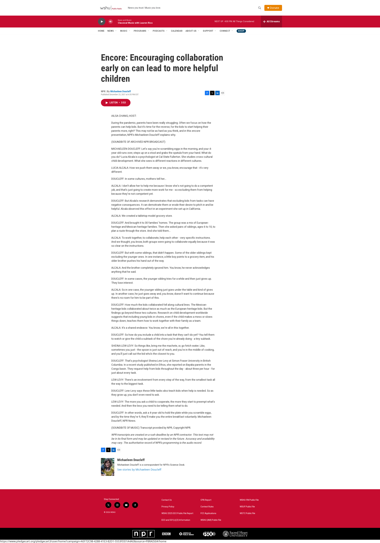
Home (101, 31)
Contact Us (167, 500)
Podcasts (159, 31)
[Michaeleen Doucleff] (107, 467)
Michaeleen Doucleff (120, 91)
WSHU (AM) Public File (211, 520)
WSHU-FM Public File (249, 500)
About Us (191, 31)
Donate (274, 7)
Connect (225, 31)
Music (123, 31)
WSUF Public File (247, 507)
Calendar (177, 31)
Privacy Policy (168, 507)
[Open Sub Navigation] (116, 31)
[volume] (110, 21)
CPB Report (206, 500)
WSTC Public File (247, 513)
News (110, 31)
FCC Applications (208, 513)
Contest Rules (207, 507)
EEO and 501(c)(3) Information (176, 520)
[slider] (115, 21)
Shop (241, 31)
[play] (101, 21)
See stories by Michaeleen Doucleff (139, 469)
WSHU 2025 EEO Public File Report (177, 513)
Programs (140, 31)
